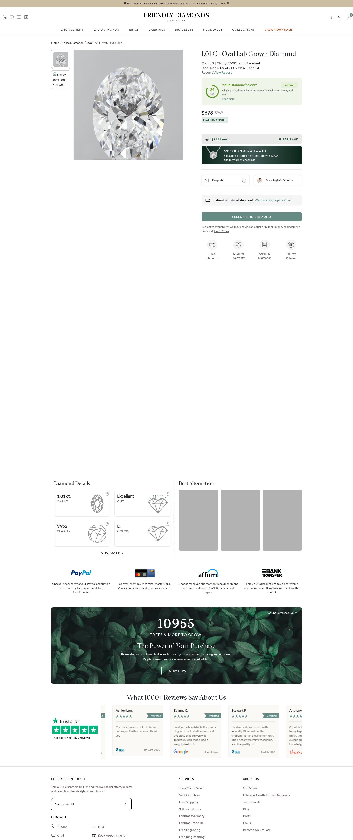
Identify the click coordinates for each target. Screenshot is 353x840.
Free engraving (189, 830)
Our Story (250, 788)
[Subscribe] (125, 804)
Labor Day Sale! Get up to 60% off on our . (132, 3)
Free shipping (188, 802)
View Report (222, 72)
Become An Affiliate (257, 830)
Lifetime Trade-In (191, 823)
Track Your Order (191, 788)
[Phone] (4, 17)
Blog (246, 809)
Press (247, 816)
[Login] (339, 17)
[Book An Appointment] (26, 17)
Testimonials (251, 802)
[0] (348, 17)
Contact (58, 817)
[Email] (19, 17)
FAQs (247, 823)
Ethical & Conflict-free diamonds (266, 795)
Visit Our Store (189, 795)
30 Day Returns (190, 809)
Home (55, 42)
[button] (12, 17)
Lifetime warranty (191, 816)
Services (186, 779)
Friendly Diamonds (176, 16)
